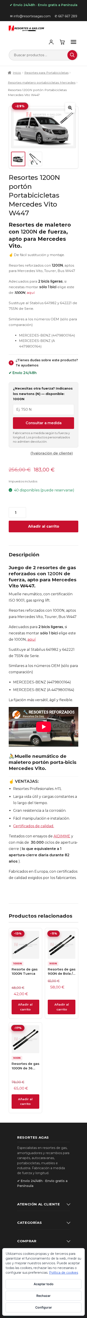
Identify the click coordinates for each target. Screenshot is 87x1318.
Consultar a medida (44, 423)
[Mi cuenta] (51, 42)
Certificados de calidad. (33, 826)
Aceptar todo (44, 1284)
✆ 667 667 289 (66, 16)
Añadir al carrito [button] (25, 1007)
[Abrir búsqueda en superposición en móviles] (44, 55)
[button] (70, 108)
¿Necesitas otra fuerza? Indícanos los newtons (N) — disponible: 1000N (43, 393)
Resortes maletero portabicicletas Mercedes (41, 82)
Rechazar (43, 1296)
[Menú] (73, 42)
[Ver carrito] (62, 42)
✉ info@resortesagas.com (30, 16)
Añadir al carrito (43, 526)
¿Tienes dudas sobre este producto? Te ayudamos (44, 363)
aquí (31, 292)
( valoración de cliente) (52, 453)
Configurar (43, 1307)
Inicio (17, 72)
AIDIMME (62, 836)
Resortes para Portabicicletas (46, 72)
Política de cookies (63, 1273)
